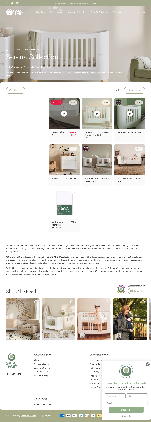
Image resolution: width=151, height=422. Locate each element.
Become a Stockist (42, 368)
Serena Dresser (59, 179)
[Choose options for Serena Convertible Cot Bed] (53, 335)
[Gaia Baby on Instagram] (7, 3)
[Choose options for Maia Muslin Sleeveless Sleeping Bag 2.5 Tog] (59, 335)
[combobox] (134, 396)
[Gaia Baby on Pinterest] (17, 3)
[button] (64, 114)
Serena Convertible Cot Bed (93, 135)
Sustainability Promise (43, 364)
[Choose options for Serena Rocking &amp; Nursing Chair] (11, 335)
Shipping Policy (96, 376)
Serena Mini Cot (126, 132)
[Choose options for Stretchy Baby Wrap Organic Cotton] (118, 335)
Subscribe (124, 409)
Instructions (95, 368)
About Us (38, 360)
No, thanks (124, 416)
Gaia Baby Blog (41, 372)
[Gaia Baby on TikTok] (12, 3)
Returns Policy (96, 379)
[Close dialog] (145, 364)
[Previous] (46, 3)
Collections (16, 50)
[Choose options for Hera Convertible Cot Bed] (82, 335)
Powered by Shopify (28, 416)
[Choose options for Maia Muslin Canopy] (47, 335)
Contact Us (95, 364)
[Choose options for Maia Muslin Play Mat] (66, 335)
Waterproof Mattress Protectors (58, 225)
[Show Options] (143, 396)
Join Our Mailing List (43, 376)
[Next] (105, 3)
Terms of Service (97, 383)
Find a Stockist (96, 360)
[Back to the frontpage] (7, 49)
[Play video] (64, 113)
